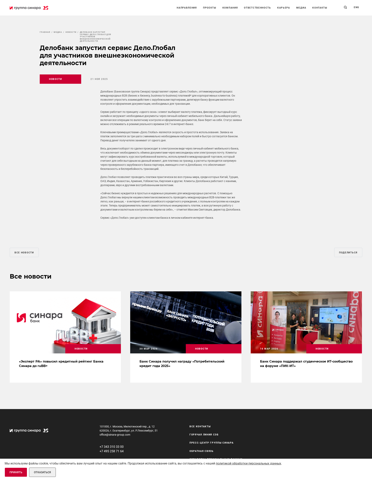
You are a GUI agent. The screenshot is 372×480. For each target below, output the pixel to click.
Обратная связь (201, 451)
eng (356, 7)
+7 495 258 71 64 (112, 451)
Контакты (319, 7)
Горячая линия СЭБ (204, 434)
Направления (187, 7)
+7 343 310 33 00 (112, 447)
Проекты (209, 7)
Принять (15, 472)
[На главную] (29, 8)
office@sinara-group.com (115, 434)
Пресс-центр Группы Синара (211, 443)
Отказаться (42, 472)
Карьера (283, 7)
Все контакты (200, 426)
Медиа (301, 7)
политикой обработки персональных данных (248, 463)
